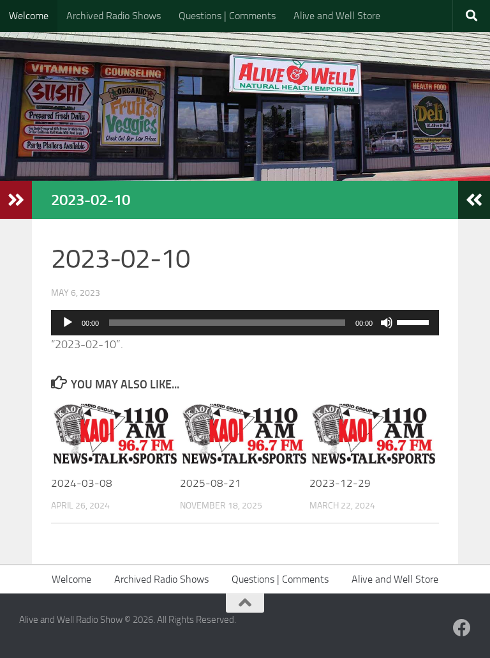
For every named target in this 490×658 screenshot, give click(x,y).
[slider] (415, 321)
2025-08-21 (210, 483)
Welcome (28, 16)
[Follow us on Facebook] (462, 628)
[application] (245, 322)
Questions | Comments (227, 16)
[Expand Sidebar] (16, 200)
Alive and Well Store (336, 16)
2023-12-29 (340, 483)
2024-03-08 (81, 483)
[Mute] (386, 322)
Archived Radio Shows (113, 16)
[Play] (67, 322)
